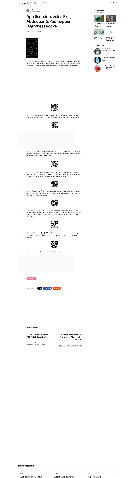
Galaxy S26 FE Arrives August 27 (98, 38)
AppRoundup (32, 278)
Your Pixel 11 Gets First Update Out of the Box (108, 49)
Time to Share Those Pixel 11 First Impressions (111, 25)
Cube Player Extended (33, 210)
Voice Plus (29, 61)
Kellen (32, 10)
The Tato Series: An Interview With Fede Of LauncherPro (37, 336)
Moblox (28, 191)
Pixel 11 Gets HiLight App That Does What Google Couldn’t (99, 25)
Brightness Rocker (32, 151)
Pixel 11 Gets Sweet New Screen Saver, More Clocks (109, 59)
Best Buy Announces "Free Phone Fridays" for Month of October (71, 337)
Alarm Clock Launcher (33, 233)
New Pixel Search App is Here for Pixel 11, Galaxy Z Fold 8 (110, 39)
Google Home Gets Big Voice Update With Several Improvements (108, 67)
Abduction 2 (30, 115)
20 (30, 31)
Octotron (91, 473)
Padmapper (30, 172)
